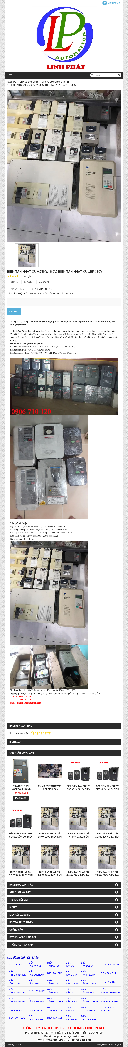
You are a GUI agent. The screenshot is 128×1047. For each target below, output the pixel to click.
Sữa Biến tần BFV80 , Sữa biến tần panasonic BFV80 (49, 789)
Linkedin (45, 282)
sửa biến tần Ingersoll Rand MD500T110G (21, 789)
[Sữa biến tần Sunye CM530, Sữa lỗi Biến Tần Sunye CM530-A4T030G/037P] (78, 771)
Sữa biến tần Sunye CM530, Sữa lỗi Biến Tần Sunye (20, 836)
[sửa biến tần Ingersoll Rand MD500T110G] (21, 771)
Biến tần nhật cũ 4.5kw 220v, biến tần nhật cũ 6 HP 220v (50, 875)
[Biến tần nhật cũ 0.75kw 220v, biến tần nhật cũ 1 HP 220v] (78, 818)
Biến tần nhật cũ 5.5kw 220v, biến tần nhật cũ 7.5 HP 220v (78, 875)
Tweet (29, 282)
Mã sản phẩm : (18, 289)
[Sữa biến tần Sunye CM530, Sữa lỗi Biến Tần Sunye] (21, 818)
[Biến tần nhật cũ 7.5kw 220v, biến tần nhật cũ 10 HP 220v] (107, 857)
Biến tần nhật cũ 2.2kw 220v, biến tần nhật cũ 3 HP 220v (107, 836)
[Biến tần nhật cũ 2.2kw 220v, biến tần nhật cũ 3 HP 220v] (107, 818)
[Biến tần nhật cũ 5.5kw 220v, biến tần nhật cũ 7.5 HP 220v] (78, 857)
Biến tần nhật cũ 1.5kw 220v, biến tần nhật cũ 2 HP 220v (50, 836)
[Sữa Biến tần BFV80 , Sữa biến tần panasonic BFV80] (50, 771)
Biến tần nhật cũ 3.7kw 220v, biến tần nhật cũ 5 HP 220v (21, 875)
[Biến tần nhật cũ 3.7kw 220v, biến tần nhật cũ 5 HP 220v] (21, 857)
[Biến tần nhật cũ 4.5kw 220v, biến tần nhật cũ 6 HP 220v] (50, 857)
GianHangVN (115, 1044)
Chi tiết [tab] (14, 311)
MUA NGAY (20, 798)
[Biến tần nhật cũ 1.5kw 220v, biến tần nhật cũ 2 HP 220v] (50, 818)
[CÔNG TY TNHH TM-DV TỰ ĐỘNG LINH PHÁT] (64, 71)
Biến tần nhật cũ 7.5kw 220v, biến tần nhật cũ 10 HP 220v (107, 875)
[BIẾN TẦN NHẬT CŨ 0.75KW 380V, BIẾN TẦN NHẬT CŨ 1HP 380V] (64, 166)
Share (14, 282)
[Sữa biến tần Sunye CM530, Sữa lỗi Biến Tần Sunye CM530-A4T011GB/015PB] (107, 771)
